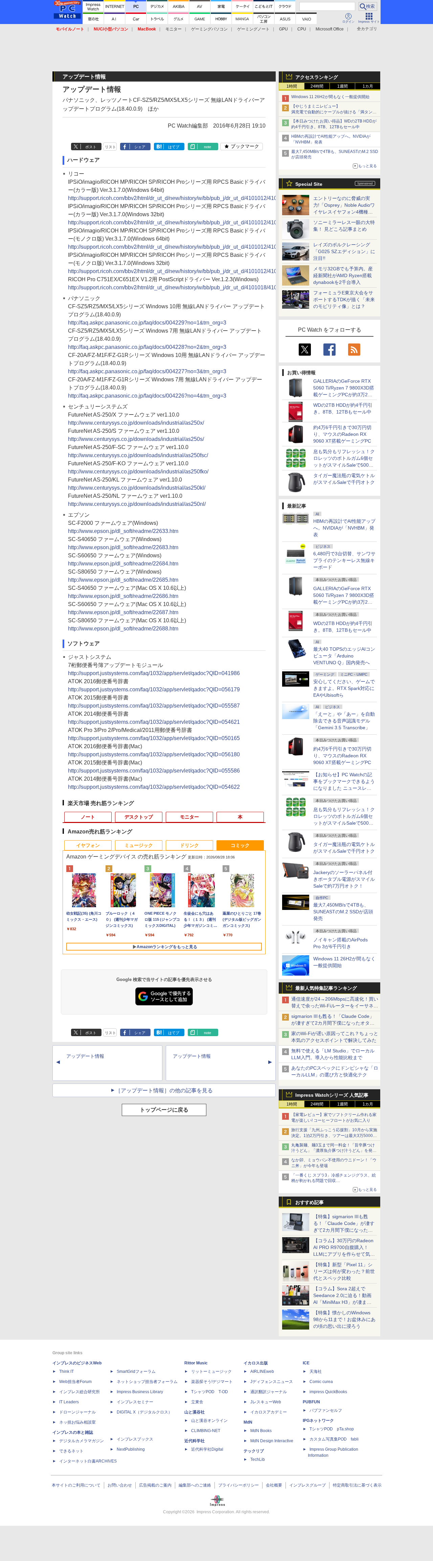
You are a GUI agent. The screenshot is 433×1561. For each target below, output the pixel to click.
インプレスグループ (307, 1485)
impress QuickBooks (328, 1391)
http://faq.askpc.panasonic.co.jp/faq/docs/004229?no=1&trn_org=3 (147, 323)
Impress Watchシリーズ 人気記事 (331, 1095)
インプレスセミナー (135, 1402)
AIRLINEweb (262, 1371)
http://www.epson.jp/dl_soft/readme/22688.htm (123, 628)
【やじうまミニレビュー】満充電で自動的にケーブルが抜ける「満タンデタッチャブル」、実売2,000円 (334, 112)
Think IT (66, 1371)
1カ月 (368, 86)
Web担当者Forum (75, 1381)
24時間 (317, 86)
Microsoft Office (330, 29)
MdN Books (261, 1430)
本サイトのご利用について (76, 1485)
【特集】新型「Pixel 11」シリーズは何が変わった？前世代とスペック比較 (344, 1271)
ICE (306, 1363)
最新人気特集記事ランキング (326, 988)
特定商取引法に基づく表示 (357, 1485)
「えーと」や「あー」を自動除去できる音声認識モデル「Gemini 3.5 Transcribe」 (344, 720)
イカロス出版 (256, 1363)
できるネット (71, 1451)
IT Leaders (69, 1402)
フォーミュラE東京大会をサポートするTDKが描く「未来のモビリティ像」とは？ (344, 299)
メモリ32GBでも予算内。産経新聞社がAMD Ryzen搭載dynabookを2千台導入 (343, 275)
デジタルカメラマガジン (81, 1441)
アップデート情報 (85, 1056)
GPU (283, 29)
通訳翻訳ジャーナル (268, 1391)
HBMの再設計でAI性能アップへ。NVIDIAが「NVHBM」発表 (344, 527)
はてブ (173, 147)
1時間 (292, 86)
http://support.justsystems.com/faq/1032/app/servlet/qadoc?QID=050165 (154, 738)
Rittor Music (196, 1363)
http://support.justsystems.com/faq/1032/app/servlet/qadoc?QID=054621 (154, 722)
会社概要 (274, 1485)
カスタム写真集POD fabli (334, 1439)
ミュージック (138, 845)
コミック (240, 845)
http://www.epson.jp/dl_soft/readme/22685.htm (123, 580)
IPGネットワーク (318, 1420)
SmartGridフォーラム (136, 1371)
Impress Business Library (140, 1391)
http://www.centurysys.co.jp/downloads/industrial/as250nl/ (137, 504)
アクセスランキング (316, 77)
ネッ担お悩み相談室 (77, 1422)
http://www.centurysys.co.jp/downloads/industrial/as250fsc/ (138, 455)
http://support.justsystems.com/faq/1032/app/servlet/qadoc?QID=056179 (154, 689)
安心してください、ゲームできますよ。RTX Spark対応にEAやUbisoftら (344, 688)
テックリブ (254, 1451)
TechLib (257, 1459)
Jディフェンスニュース (271, 1381)
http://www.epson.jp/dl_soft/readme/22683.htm (123, 547)
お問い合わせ (120, 1485)
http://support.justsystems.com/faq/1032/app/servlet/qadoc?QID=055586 (154, 771)
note (207, 147)
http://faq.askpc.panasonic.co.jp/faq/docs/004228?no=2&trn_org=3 (147, 347)
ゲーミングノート (253, 29)
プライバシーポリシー (238, 1485)
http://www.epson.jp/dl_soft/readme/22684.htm (123, 563)
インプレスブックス (135, 1439)
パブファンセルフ (326, 1410)
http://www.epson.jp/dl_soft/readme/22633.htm (123, 531)
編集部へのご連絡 (195, 1485)
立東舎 (197, 1402)
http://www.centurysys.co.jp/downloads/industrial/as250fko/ (138, 471)
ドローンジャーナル (77, 1412)
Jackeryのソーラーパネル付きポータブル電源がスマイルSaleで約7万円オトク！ (344, 879)
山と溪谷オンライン (209, 1420)
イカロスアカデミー (268, 1412)
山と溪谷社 (194, 1412)
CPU (301, 29)
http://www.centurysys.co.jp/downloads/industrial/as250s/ (136, 439)
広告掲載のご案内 (155, 1485)
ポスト (90, 147)
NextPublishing (131, 1449)
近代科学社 (194, 1441)
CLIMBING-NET (205, 1430)
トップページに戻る (164, 1110)
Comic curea (321, 1381)
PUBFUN (311, 1402)
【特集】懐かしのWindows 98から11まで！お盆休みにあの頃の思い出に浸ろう (344, 1319)
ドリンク (189, 845)
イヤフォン (88, 845)
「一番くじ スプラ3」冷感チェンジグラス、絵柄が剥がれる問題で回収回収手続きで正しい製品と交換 (333, 1181)
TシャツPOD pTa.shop (332, 1429)
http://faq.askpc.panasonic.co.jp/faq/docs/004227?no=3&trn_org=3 (147, 371)
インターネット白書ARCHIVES (88, 1461)
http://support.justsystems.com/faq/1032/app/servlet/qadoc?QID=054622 (154, 787)
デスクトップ (138, 817)
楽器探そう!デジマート (212, 1381)
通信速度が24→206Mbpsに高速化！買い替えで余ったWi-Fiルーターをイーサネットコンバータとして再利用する (334, 1005)
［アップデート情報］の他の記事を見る (164, 1090)
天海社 (316, 1371)
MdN (248, 1422)
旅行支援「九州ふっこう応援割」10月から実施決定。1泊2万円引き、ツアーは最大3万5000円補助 (334, 1136)
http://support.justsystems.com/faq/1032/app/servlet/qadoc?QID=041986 (154, 673)
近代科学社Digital (207, 1449)
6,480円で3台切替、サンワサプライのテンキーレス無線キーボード (344, 560)
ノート (88, 817)
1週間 (342, 86)
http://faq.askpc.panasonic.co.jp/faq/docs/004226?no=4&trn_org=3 (147, 396)
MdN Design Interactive (271, 1441)
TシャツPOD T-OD (209, 1391)
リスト (110, 147)
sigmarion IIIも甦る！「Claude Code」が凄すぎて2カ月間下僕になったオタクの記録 (332, 1022)
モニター (173, 29)
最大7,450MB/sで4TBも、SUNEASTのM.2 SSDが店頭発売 (343, 911)
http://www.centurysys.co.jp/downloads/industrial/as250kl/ (136, 488)
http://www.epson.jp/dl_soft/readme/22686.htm (123, 596)
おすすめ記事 (309, 1202)
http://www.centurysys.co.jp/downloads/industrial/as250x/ (136, 423)
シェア (139, 147)
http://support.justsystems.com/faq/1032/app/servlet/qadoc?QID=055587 (154, 706)
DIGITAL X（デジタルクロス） (144, 1412)
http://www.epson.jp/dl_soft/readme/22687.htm (123, 612)
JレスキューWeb (265, 1402)
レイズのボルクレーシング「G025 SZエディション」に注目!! (344, 251)
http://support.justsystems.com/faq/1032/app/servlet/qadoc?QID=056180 (154, 754)
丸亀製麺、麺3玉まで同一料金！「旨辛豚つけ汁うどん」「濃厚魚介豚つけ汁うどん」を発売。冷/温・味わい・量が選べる (333, 1151)
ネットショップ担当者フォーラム (147, 1381)
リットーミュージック (211, 1371)
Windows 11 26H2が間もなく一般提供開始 (330, 96)
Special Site (308, 184)
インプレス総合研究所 (79, 1391)
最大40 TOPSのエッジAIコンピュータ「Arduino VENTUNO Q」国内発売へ (344, 655)
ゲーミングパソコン (209, 29)
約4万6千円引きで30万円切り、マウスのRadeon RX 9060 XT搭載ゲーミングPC (342, 434)
